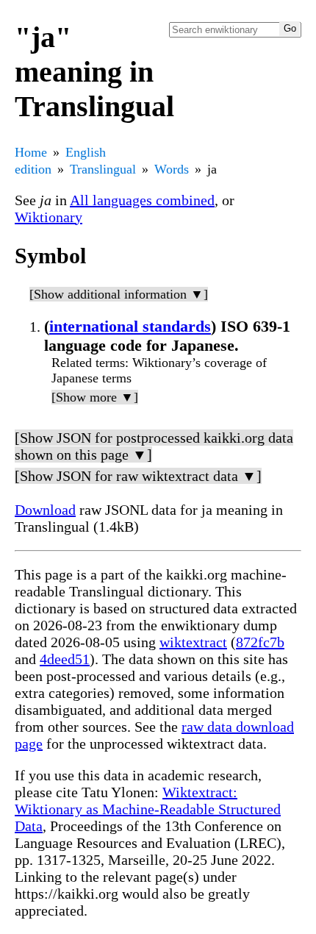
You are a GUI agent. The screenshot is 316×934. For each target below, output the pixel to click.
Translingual (103, 169)
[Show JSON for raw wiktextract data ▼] (138, 476)
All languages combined (142, 200)
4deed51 (65, 659)
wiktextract (193, 642)
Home (31, 152)
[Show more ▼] (94, 397)
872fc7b (260, 642)
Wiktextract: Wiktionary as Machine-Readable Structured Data (148, 809)
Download (45, 510)
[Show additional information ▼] (118, 294)
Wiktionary (48, 217)
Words (171, 169)
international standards (130, 326)
